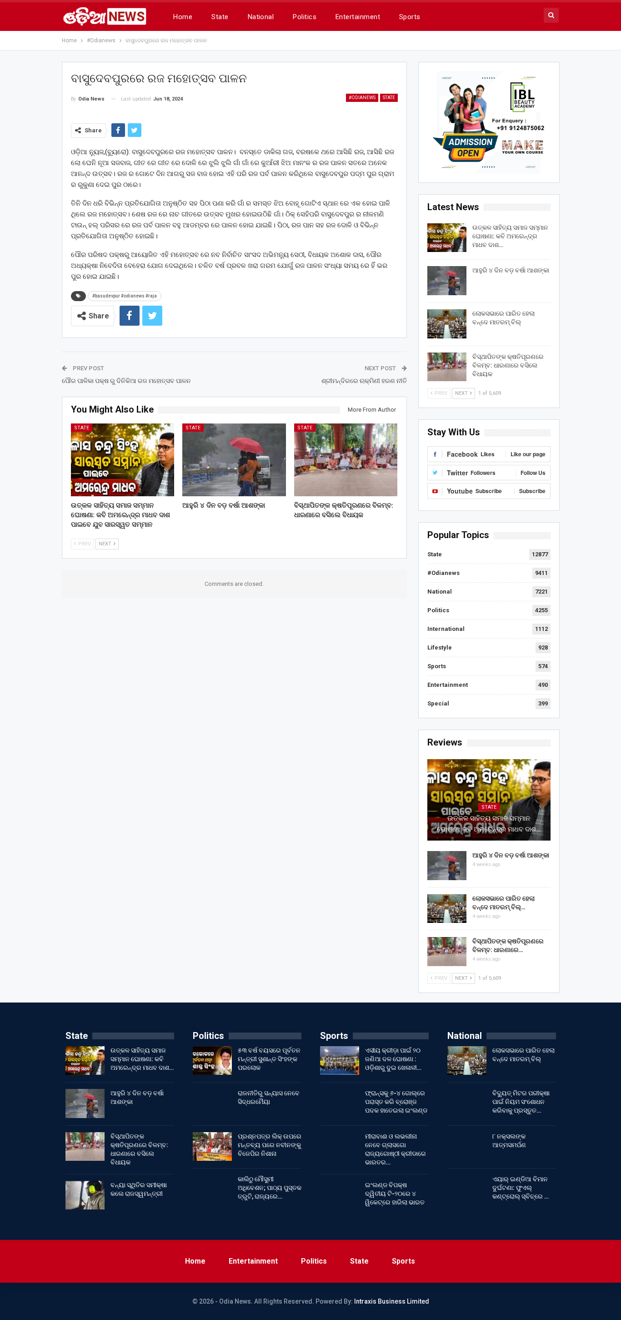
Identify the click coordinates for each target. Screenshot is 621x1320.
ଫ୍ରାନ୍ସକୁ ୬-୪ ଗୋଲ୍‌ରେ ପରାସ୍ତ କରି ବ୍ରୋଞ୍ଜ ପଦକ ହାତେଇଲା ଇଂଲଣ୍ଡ (396, 1101)
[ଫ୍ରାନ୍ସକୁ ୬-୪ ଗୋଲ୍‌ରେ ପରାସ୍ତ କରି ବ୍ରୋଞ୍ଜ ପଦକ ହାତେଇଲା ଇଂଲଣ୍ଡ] (339, 1103)
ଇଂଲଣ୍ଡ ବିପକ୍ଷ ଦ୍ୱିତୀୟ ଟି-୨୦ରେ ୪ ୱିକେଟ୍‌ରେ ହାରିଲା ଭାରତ (395, 1193)
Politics (304, 17)
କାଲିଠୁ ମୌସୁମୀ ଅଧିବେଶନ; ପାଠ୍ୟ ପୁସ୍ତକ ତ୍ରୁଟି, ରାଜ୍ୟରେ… (269, 1187)
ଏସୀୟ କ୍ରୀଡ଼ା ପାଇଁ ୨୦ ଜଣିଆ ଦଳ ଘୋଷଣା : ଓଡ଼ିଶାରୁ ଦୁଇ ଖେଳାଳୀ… (393, 1059)
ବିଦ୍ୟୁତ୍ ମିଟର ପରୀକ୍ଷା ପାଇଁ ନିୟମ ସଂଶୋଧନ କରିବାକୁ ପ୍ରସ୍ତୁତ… (521, 1101)
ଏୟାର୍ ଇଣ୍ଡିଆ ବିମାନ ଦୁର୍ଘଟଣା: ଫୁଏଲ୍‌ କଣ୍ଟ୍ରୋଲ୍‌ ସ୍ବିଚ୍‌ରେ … (520, 1187)
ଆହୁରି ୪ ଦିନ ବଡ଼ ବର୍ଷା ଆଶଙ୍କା (510, 270)
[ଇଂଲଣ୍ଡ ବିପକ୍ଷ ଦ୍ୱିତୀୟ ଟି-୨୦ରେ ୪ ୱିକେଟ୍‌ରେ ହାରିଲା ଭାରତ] (339, 1195)
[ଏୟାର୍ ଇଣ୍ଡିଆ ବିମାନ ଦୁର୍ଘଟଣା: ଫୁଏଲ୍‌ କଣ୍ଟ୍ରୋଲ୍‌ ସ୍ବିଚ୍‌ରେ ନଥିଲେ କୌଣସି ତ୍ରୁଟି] (466, 1189)
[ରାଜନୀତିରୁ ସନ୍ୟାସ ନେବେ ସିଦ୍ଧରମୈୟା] (212, 1103)
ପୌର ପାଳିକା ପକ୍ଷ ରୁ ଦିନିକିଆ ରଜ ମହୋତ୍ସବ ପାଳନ (126, 380)
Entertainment (358, 17)
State (219, 17)
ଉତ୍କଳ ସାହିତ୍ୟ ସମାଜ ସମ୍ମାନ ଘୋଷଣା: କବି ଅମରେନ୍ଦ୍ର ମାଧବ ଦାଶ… (510, 236)
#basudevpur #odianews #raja (124, 295)
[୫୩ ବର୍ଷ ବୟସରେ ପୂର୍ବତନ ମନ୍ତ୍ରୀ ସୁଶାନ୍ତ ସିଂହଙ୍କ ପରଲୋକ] (212, 1060)
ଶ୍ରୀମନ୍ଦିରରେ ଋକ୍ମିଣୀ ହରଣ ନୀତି (364, 380)
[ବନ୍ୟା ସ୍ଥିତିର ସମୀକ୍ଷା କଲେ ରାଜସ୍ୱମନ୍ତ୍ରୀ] (85, 1195)
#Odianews (362, 97)
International (446, 628)
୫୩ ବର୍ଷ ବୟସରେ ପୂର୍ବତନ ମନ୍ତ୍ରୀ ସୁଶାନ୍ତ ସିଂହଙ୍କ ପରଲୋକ (269, 1059)
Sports (410, 17)
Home (182, 17)
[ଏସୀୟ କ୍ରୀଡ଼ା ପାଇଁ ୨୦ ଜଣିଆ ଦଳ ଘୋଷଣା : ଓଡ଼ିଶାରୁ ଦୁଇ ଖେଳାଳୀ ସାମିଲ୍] (339, 1060)
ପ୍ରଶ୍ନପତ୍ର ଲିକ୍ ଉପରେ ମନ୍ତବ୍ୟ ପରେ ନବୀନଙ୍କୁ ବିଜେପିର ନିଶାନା (269, 1145)
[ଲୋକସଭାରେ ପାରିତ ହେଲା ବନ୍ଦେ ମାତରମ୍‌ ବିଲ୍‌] (446, 323)
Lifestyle (439, 647)
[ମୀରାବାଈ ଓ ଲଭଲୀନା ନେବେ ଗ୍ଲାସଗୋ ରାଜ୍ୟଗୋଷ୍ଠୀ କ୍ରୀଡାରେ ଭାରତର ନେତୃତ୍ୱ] (339, 1146)
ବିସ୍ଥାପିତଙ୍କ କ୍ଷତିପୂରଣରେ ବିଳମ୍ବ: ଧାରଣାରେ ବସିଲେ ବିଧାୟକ (508, 365)
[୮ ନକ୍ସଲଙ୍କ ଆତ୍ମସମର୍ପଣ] (466, 1146)
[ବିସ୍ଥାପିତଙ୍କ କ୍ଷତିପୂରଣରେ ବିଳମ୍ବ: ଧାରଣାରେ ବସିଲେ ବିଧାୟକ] (346, 459)
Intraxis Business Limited (391, 1301)
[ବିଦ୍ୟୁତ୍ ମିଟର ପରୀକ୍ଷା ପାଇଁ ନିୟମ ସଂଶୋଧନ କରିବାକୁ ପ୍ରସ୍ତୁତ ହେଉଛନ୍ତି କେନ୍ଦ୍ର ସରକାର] (466, 1103)
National (261, 17)
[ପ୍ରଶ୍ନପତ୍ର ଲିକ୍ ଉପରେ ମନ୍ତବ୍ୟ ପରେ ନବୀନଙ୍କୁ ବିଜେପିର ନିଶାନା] (212, 1146)
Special (438, 703)
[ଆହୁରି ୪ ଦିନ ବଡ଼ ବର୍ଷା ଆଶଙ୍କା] (234, 459)
